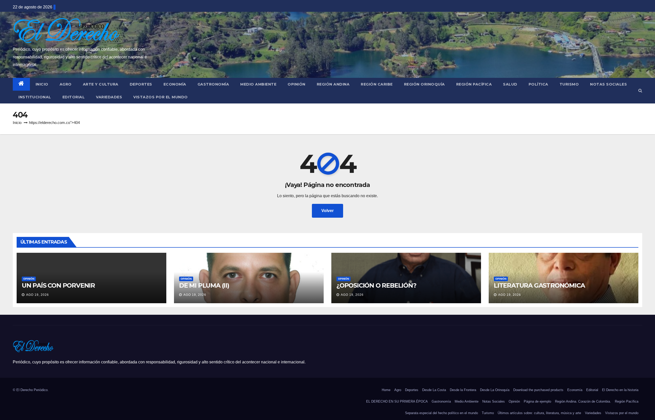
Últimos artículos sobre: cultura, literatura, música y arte (539, 413)
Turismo (569, 84)
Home (386, 390)
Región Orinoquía (424, 84)
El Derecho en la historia (620, 390)
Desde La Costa (434, 390)
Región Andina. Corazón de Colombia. (583, 401)
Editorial (73, 97)
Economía (174, 84)
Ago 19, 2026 (37, 295)
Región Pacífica (474, 84)
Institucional (34, 97)
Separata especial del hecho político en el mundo (441, 413)
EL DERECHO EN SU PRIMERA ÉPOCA (397, 401)
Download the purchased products (538, 390)
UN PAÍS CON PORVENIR (58, 285)
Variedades (109, 97)
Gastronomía (213, 84)
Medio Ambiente (258, 84)
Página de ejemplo (537, 401)
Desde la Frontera (463, 390)
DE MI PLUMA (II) (204, 285)
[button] (640, 90)
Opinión (296, 84)
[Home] (21, 84)
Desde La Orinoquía (494, 390)
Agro (66, 84)
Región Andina (333, 84)
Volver (327, 210)
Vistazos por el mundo (160, 97)
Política (538, 84)
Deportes (141, 84)
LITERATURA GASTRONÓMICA (539, 285)
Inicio (42, 84)
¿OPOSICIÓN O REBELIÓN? (376, 285)
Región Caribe (377, 84)
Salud (510, 84)
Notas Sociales (608, 84)
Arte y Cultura (100, 84)
